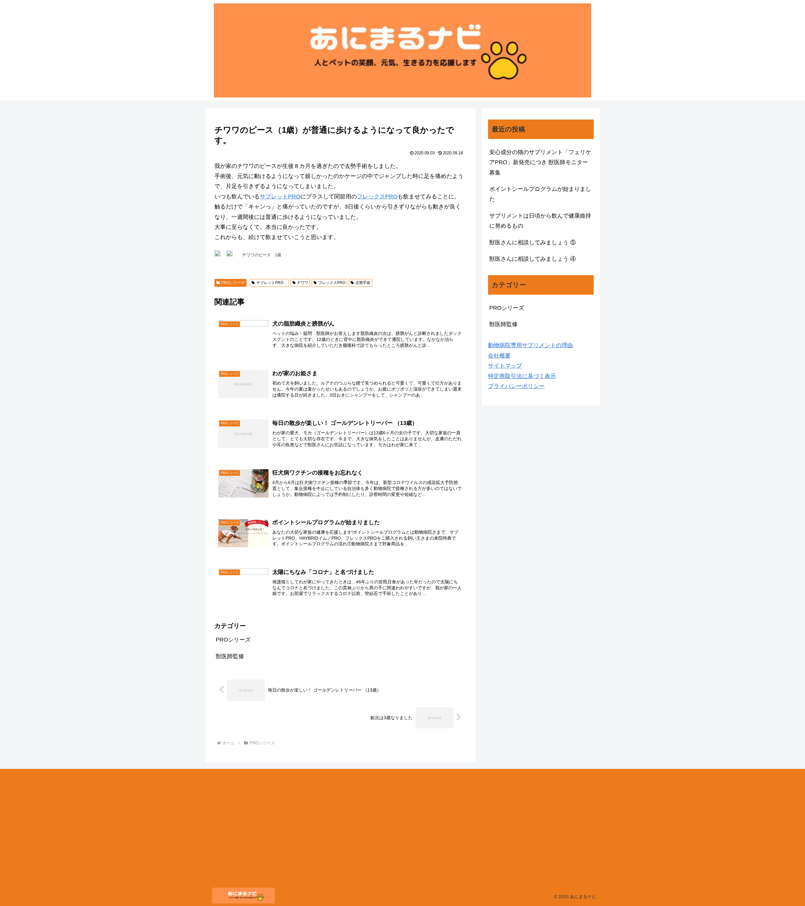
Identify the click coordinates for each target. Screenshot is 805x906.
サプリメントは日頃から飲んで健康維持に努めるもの (540, 221)
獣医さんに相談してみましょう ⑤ (532, 242)
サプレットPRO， (271, 283)
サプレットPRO (280, 196)
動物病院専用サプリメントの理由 (530, 345)
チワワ (302, 283)
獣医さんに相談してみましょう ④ (532, 259)
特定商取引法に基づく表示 (522, 376)
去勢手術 (362, 283)
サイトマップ (505, 366)
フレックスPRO (377, 196)
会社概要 (499, 356)
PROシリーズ (233, 283)
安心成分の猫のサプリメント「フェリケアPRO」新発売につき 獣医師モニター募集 (540, 162)
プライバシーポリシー (516, 386)
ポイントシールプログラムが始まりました (540, 194)
